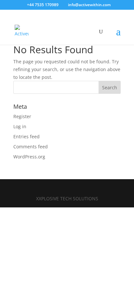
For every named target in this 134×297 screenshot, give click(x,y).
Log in (19, 126)
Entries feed (26, 136)
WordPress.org (29, 157)
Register (22, 116)
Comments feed (30, 146)
